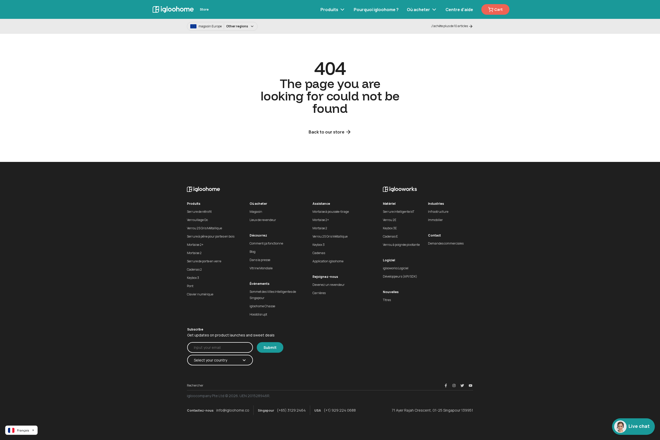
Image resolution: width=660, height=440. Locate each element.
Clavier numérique (200, 294)
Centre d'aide (459, 9)
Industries (436, 203)
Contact (434, 235)
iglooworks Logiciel (395, 268)
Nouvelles (391, 292)
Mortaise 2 (194, 253)
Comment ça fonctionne (266, 243)
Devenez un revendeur (328, 284)
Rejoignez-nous (325, 276)
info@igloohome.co (232, 410)
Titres (387, 300)
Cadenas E (390, 236)
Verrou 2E (389, 220)
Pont (190, 286)
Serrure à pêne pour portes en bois (210, 236)
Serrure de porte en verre (204, 261)
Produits (329, 9)
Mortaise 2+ (195, 244)
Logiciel (389, 260)
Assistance (321, 203)
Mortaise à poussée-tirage (330, 211)
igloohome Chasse (262, 306)
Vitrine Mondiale (261, 268)
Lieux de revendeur (263, 220)
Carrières (319, 293)
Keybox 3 (193, 278)
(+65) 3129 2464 (291, 410)
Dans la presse (260, 260)
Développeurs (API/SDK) (400, 276)
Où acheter (418, 9)
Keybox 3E (390, 228)
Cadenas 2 (194, 269)
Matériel (389, 203)
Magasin (256, 211)
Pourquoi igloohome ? (376, 9)
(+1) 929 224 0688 (340, 410)
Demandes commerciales (446, 243)
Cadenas (318, 253)
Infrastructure (438, 211)
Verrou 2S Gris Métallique (204, 228)
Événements (259, 283)
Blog (252, 251)
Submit (270, 347)
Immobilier (435, 220)
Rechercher (195, 385)
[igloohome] (173, 9)
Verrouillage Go (197, 220)
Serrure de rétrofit (199, 211)
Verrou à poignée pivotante (401, 244)
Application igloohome (327, 261)
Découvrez (258, 235)
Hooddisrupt (258, 314)
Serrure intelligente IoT (398, 211)
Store (204, 9)
